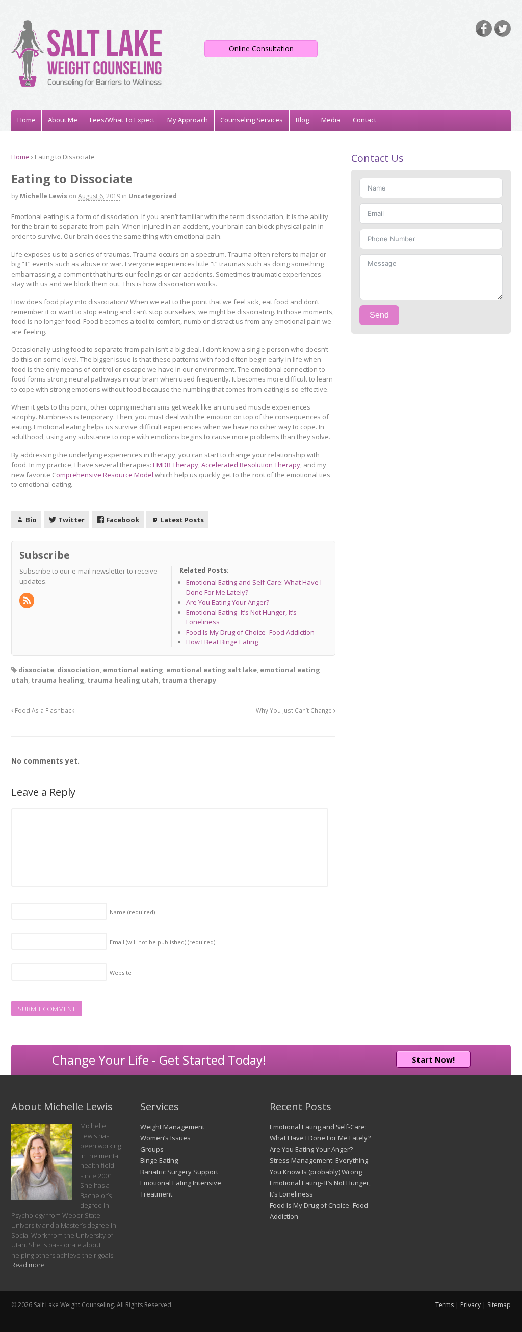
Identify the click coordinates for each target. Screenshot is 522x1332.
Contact (364, 119)
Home (26, 119)
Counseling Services (251, 119)
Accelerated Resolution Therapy (250, 464)
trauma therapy (189, 680)
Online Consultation (261, 48)
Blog (302, 119)
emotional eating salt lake (211, 669)
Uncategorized (152, 196)
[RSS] (27, 601)
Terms (444, 1304)
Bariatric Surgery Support (179, 1171)
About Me (62, 119)
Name (132, 912)
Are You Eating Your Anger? (311, 1149)
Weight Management (172, 1126)
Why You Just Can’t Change (294, 710)
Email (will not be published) (162, 942)
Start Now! (433, 1059)
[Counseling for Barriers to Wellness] (86, 81)
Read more (28, 1264)
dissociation (78, 669)
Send (379, 315)
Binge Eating (159, 1160)
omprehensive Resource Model (104, 474)
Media (331, 119)
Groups (152, 1149)
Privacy (470, 1304)
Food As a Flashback (43, 710)
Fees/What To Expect (122, 119)
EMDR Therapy (175, 464)
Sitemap (499, 1304)
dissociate (36, 669)
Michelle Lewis (43, 196)
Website (121, 972)
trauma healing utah (123, 680)
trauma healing (57, 680)
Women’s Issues (165, 1138)
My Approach (187, 119)
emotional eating (133, 669)
